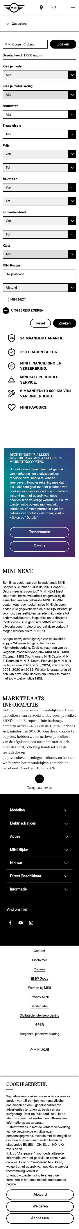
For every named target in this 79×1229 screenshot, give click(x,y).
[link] (41, 8)
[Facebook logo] (10, 922)
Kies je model (12, 66)
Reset (40, 323)
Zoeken (65, 323)
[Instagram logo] (31, 922)
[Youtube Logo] (20, 922)
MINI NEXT (18, 299)
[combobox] (25, 44)
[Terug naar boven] (39, 778)
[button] (73, 8)
